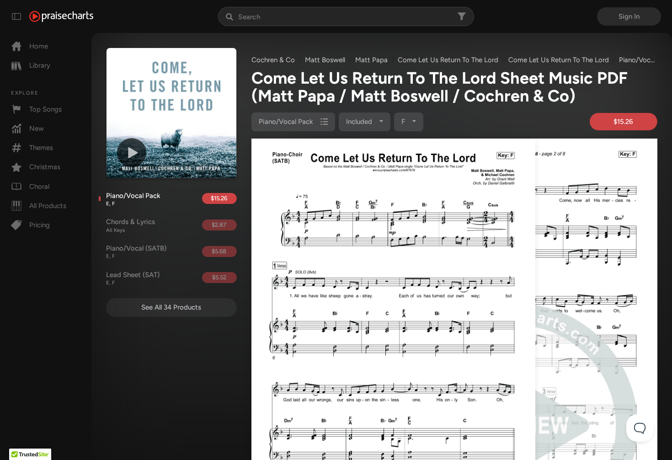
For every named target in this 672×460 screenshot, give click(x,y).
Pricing (39, 225)
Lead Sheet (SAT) (133, 278)
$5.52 (219, 277)
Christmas (44, 167)
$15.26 (219, 198)
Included (360, 122)
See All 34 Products (171, 307)
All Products (47, 206)
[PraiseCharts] (61, 16)
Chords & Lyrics (130, 225)
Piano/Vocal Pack (133, 199)
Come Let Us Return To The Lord (448, 60)
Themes (41, 148)
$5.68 (219, 251)
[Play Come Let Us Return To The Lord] (131, 152)
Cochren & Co (273, 60)
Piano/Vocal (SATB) (136, 252)
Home (38, 46)
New (36, 128)
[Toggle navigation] (16, 16)
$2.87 (219, 224)
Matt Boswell (325, 60)
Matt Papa (371, 60)
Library (39, 65)
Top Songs (45, 109)
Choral (39, 186)
